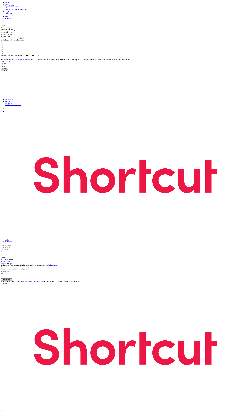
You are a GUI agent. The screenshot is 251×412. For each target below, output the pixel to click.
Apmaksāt (4, 70)
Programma (18, 9)
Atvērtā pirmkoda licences (13, 105)
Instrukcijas (8, 103)
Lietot (21, 38)
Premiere (7, 11)
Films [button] (6, 4)
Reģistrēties (8, 18)
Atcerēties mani (8, 260)
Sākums (7, 2)
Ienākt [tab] (7, 240)
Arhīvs (12, 9)
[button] (125, 263)
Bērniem (15, 6)
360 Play (24, 9)
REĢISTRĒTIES (6, 279)
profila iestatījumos (52, 265)
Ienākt (7, 16)
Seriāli (11, 6)
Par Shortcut (8, 13)
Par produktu (9, 99)
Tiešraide (7, 9)
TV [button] (6, 8)
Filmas (7, 6)
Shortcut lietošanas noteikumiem (16, 59)
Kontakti (7, 101)
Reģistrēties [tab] (8, 241)
